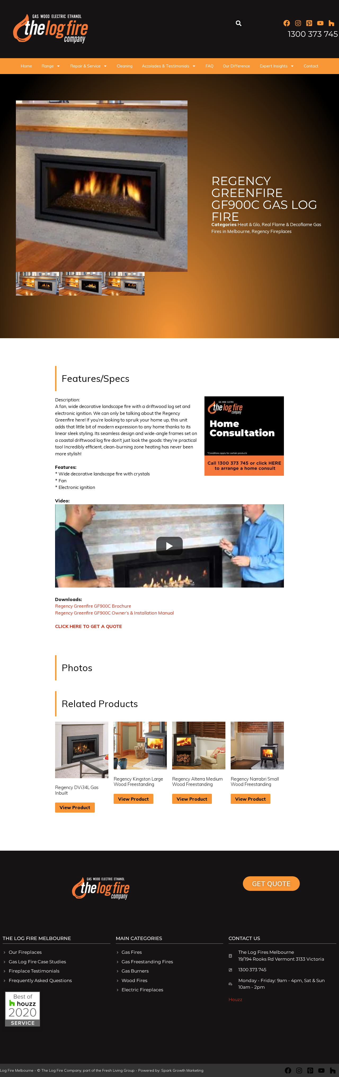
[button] (238, 23)
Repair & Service (85, 65)
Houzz (235, 999)
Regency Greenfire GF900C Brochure (93, 606)
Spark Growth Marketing (182, 1070)
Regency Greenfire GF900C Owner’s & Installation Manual (114, 613)
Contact (311, 65)
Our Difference (236, 65)
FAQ (209, 65)
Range (48, 65)
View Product (75, 807)
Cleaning (124, 65)
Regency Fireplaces (272, 231)
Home (26, 65)
